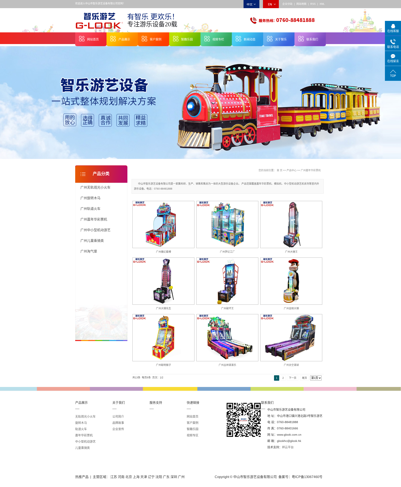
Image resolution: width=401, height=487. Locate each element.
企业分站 (287, 4)
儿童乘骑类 (82, 447)
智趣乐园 (187, 39)
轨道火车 (81, 429)
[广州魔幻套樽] (163, 224)
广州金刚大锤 (291, 308)
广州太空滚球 (291, 365)
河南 (121, 477)
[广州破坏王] (227, 281)
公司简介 (118, 416)
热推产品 (82, 477)
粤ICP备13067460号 (307, 477)
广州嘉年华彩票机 (93, 219)
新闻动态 (249, 39)
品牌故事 (118, 422)
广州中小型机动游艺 (95, 230)
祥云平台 (288, 447)
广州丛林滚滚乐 (227, 365)
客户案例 (155, 39)
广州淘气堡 (88, 251)
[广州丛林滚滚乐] (227, 337)
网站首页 (93, 39)
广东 (166, 477)
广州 (181, 477)
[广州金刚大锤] (291, 281)
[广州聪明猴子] (163, 337)
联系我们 (312, 39)
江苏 (113, 477)
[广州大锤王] (291, 224)
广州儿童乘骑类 (92, 240)
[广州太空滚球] (291, 337)
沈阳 (158, 477)
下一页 (292, 378)
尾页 (304, 378)
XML (322, 4)
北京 (128, 477)
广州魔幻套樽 (163, 251)
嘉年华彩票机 (84, 435)
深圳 (173, 477)
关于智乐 (281, 39)
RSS (313, 4)
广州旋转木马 (90, 198)
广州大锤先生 (163, 308)
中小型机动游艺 (85, 441)
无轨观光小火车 (85, 416)
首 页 (279, 170)
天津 (143, 477)
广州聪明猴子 (163, 365)
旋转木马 (81, 422)
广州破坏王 (227, 308)
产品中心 (292, 170)
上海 (136, 477)
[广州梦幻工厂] (227, 224)
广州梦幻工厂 (227, 251)
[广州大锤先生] (163, 281)
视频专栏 (218, 39)
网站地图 (301, 4)
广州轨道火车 (90, 209)
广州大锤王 (291, 251)
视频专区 (192, 435)
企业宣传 (118, 429)
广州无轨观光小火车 (95, 187)
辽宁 (151, 477)
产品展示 (124, 39)
